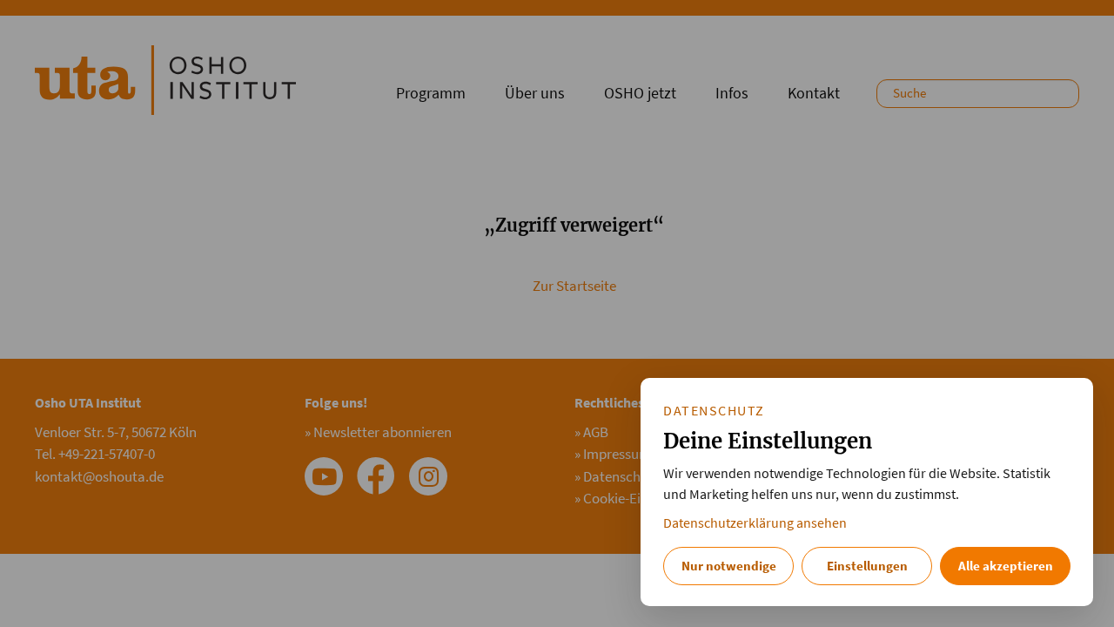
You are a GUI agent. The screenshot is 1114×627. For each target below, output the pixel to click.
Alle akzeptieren (1005, 565)
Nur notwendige (728, 565)
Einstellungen (867, 565)
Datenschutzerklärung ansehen (755, 523)
